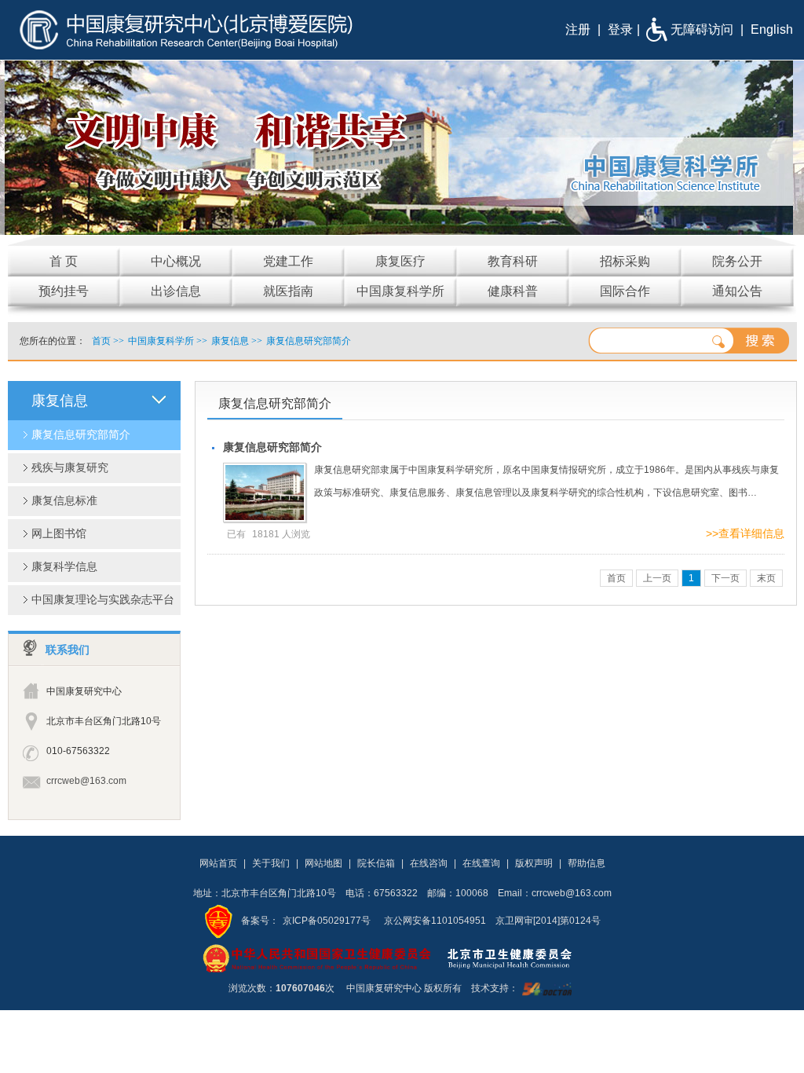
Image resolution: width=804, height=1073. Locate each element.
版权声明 (534, 863)
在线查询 (481, 863)
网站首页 (218, 863)
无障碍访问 (702, 29)
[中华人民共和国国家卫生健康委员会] (317, 957)
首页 (101, 340)
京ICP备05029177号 (327, 920)
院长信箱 (376, 863)
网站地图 (323, 863)
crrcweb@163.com (86, 780)
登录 (620, 29)
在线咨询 (429, 863)
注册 (577, 29)
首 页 (63, 261)
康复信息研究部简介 (272, 447)
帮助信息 (586, 863)
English (772, 29)
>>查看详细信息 (745, 533)
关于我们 (271, 863)
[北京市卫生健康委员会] (522, 957)
